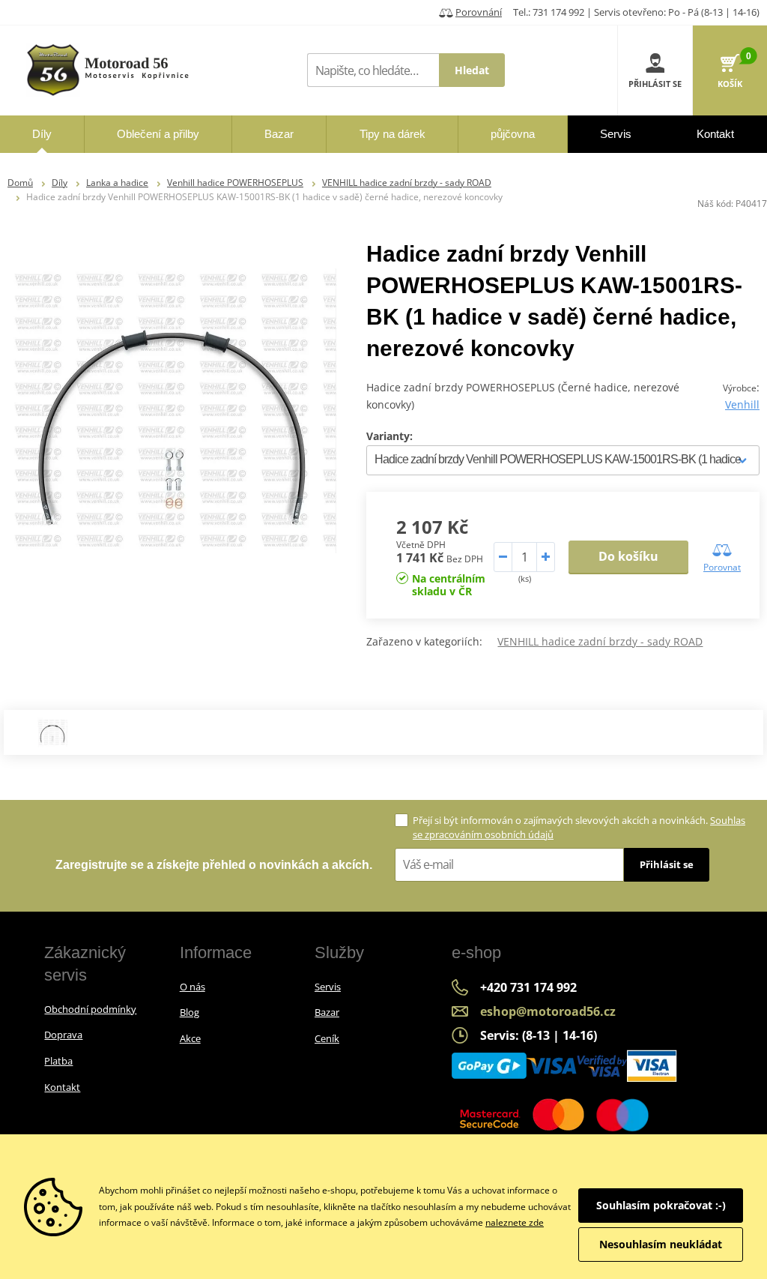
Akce (190, 1038)
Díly (59, 182)
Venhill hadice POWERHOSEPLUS (235, 182)
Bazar (327, 1012)
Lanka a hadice (117, 182)
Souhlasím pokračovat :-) (661, 1205)
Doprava (63, 1034)
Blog (189, 1012)
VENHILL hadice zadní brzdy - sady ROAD (406, 182)
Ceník (327, 1038)
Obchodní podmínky (90, 1009)
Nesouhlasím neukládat (660, 1244)
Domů (20, 182)
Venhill (742, 404)
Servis (328, 986)
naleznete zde (514, 1222)
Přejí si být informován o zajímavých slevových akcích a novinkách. (579, 827)
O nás (192, 986)
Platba (58, 1061)
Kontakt (62, 1087)
